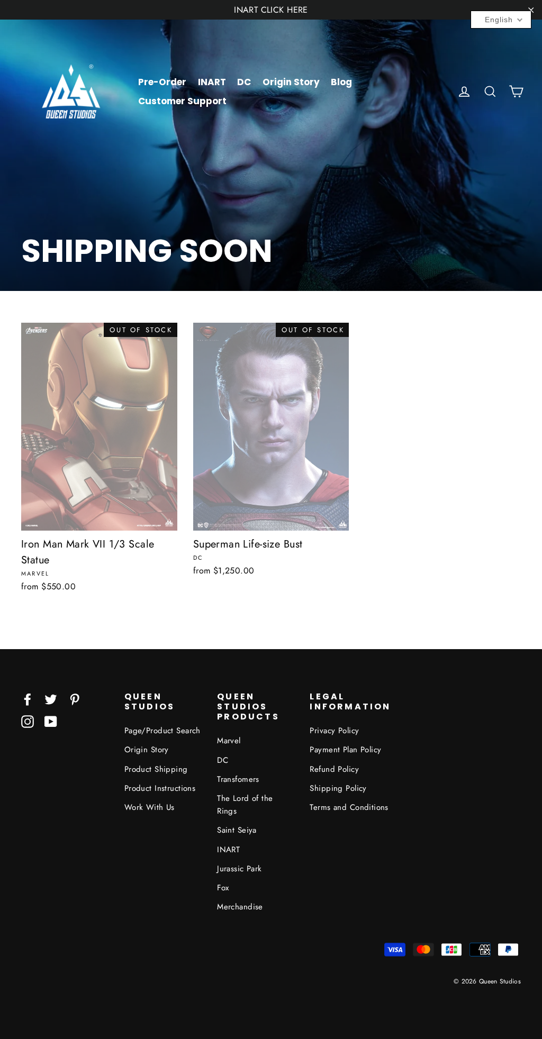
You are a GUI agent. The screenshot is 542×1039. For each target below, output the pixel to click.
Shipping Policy (338, 788)
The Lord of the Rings (245, 804)
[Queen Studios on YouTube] (50, 721)
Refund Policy (334, 769)
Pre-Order (162, 82)
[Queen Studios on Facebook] (27, 698)
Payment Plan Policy (345, 749)
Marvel (229, 740)
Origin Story (291, 82)
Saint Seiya (237, 830)
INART (212, 82)
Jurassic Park (239, 868)
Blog (341, 82)
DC (244, 82)
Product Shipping (156, 769)
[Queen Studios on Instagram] (27, 721)
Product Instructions (160, 788)
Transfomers (238, 779)
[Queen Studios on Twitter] (50, 698)
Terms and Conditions (349, 807)
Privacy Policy (334, 730)
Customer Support (182, 101)
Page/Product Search (162, 730)
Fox (223, 888)
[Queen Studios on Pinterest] (74, 698)
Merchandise (240, 907)
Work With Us (149, 807)
